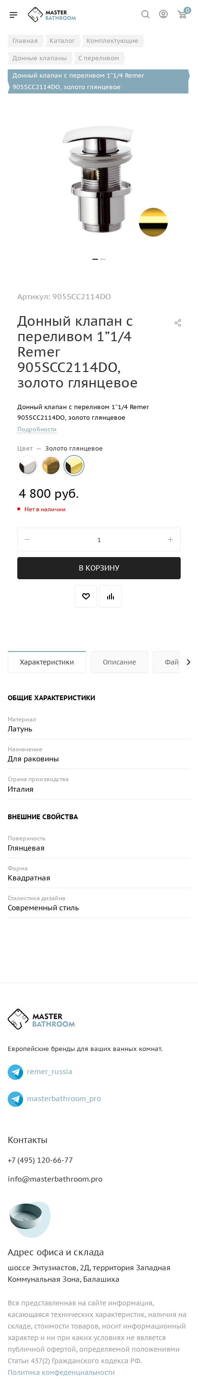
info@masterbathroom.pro (55, 1179)
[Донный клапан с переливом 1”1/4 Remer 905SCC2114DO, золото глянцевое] (99, 179)
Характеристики (47, 662)
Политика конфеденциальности (61, 1372)
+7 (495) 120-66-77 (40, 1160)
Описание (119, 662)
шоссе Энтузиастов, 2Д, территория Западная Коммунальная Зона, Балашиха (89, 1266)
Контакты (28, 1139)
